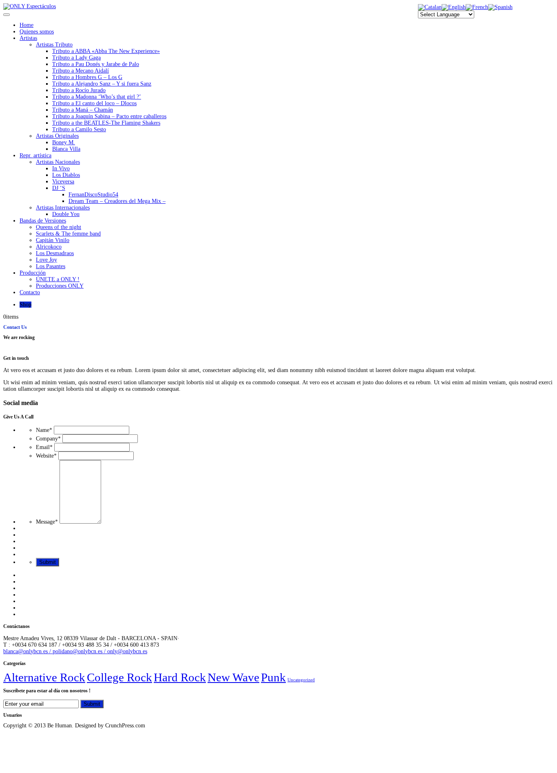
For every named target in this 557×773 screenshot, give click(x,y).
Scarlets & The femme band (68, 234)
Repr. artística (35, 155)
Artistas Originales (57, 136)
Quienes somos (37, 32)
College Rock (119, 677)
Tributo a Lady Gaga (76, 58)
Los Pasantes (50, 266)
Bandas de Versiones (43, 221)
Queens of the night (58, 227)
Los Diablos (66, 175)
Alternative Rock (44, 677)
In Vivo (61, 168)
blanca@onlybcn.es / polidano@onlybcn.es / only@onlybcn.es (75, 651)
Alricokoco (49, 247)
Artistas (28, 38)
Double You (66, 214)
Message (47, 522)
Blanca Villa (66, 149)
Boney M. (63, 142)
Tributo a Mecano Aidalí (80, 71)
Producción (33, 273)
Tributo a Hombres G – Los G (87, 77)
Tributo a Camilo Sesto (79, 129)
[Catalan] (430, 7)
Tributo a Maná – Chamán (82, 110)
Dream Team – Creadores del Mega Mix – (117, 201)
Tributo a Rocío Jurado (79, 90)
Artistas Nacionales (58, 162)
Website (46, 456)
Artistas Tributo (54, 45)
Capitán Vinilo (52, 240)
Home (26, 25)
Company (48, 439)
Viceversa (63, 181)
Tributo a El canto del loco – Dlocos (94, 103)
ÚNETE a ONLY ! (58, 279)
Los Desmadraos (55, 253)
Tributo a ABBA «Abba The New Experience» (106, 51)
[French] (477, 7)
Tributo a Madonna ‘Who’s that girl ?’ (96, 97)
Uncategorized (301, 680)
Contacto (30, 292)
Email (44, 447)
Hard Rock (180, 677)
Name (44, 430)
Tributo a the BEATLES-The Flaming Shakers (106, 123)
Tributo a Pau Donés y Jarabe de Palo (95, 64)
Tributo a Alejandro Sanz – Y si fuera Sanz (101, 84)
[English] (454, 7)
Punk (273, 677)
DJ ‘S (58, 188)
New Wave (233, 677)
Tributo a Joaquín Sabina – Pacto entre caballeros (109, 116)
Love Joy (46, 260)
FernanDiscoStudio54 (93, 195)
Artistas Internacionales (63, 208)
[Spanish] (500, 7)
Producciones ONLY (60, 286)
